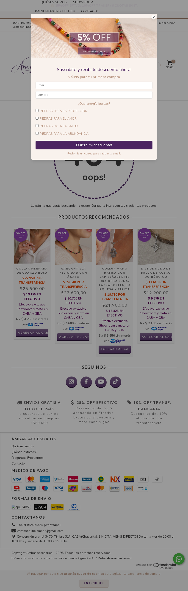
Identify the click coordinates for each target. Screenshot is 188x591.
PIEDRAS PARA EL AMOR (58, 118)
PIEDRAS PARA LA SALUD (59, 126)
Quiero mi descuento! (94, 145)
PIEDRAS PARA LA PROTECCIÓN (63, 111)
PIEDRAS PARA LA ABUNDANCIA (64, 134)
